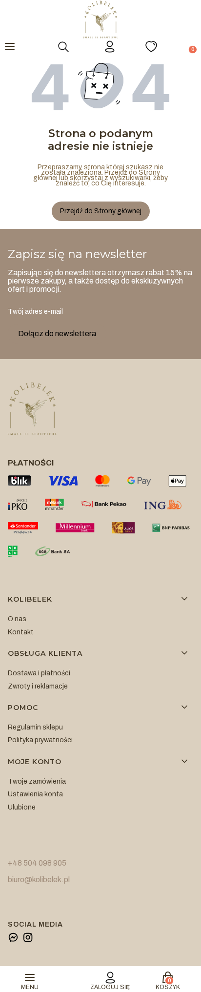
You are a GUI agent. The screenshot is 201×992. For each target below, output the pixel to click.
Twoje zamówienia (37, 781)
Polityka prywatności (40, 740)
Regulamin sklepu (35, 727)
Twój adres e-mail (35, 311)
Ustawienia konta (35, 794)
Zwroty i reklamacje (38, 686)
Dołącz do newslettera (57, 333)
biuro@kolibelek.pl (39, 879)
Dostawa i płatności (39, 673)
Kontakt (21, 632)
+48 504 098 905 (37, 863)
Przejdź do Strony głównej (100, 211)
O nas (17, 619)
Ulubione (22, 807)
